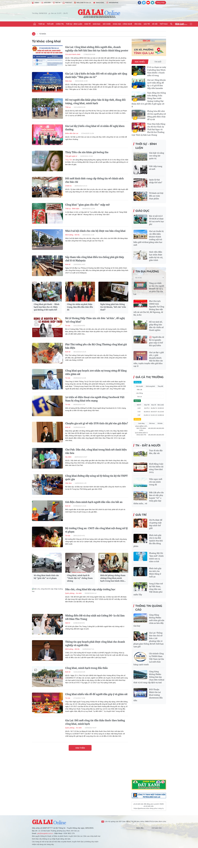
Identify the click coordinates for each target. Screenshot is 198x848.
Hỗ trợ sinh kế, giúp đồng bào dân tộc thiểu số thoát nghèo (156, 326)
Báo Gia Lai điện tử (99, 13)
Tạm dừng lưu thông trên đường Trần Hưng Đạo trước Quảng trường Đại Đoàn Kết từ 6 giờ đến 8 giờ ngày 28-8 (149, 100)
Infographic (113, 2)
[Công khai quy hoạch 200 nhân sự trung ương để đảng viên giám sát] (47, 379)
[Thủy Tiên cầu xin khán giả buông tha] (47, 161)
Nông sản (138, 382)
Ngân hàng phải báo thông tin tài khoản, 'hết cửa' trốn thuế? (113, 307)
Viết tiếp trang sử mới (155, 167)
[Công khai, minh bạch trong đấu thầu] (47, 676)
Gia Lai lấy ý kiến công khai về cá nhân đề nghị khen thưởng (95, 128)
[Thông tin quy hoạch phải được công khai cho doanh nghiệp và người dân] (47, 650)
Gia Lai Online (49, 821)
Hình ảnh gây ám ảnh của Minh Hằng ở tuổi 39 (155, 572)
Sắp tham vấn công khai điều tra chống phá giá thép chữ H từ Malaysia (94, 259)
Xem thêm (80, 748)
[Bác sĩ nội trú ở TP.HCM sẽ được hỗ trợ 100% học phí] (140, 219)
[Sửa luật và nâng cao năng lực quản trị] (140, 156)
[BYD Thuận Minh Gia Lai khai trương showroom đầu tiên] (140, 692)
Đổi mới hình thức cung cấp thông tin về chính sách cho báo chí (94, 180)
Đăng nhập (161, 2)
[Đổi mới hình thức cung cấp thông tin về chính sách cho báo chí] (47, 187)
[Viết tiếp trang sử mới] (140, 169)
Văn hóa (137, 24)
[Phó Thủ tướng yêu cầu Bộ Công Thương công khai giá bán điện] (47, 353)
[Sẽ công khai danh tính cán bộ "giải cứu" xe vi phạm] (47, 563)
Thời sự (41, 24)
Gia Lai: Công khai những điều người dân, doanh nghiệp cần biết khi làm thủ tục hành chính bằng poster (96, 49)
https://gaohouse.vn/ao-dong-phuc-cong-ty (149, 808)
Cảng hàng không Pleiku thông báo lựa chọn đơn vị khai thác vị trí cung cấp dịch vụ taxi (148, 677)
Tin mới (157, 62)
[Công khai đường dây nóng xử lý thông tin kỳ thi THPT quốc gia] (47, 484)
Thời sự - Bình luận (74, 24)
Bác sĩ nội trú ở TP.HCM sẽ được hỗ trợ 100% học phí (156, 220)
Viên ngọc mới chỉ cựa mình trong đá (155, 482)
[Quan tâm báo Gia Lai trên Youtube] (148, 2)
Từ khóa (42, 34)
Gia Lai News (181, 24)
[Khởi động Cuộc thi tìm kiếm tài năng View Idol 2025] (140, 467)
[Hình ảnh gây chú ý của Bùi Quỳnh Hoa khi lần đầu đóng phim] (140, 538)
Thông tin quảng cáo (148, 607)
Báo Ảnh (47, 2)
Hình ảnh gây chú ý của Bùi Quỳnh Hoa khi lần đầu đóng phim (148, 540)
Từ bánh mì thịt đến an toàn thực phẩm (156, 196)
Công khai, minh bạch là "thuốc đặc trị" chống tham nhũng (80, 578)
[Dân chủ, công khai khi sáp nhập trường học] (47, 598)
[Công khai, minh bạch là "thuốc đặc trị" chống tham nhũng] (80, 563)
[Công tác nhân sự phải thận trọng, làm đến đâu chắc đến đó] (80, 291)
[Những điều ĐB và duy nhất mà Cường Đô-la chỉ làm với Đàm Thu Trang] (47, 624)
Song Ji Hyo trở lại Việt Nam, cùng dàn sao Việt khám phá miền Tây (148, 589)
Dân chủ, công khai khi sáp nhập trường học (90, 589)
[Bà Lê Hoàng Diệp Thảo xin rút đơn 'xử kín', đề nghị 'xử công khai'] (47, 327)
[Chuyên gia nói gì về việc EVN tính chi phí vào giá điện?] (47, 432)
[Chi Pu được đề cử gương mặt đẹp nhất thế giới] (140, 523)
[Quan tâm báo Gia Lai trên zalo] (144, 2)
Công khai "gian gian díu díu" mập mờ (87, 204)
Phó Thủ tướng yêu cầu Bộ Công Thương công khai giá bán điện (96, 346)
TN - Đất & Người (147, 445)
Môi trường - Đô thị (72, 235)
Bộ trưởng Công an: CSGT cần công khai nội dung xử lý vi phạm (96, 530)
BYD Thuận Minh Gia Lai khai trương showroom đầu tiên (148, 695)
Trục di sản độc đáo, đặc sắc (156, 451)
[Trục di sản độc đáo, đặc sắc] (140, 453)
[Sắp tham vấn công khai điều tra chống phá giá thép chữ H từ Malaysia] (47, 265)
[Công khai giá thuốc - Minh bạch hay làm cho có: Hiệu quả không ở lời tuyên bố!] (47, 291)
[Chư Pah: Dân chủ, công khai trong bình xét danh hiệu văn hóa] (47, 458)
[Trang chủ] (34, 24)
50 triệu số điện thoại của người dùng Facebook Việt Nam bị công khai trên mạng (94, 399)
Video (37, 2)
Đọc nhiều (140, 62)
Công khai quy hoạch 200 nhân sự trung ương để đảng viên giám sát (96, 372)
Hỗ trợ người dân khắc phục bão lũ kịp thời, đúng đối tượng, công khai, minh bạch (95, 101)
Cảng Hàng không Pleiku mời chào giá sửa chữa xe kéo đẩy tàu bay (148, 620)
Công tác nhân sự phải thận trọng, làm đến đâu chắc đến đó (80, 307)
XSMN (162, 804)
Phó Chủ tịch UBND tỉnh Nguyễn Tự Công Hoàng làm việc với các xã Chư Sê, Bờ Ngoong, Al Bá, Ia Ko (148, 308)
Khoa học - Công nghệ (122, 24)
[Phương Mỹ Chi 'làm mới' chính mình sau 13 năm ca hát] (140, 556)
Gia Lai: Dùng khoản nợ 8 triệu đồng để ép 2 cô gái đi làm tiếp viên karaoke (156, 84)
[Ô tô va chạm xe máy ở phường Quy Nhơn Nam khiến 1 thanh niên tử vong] (138, 70)
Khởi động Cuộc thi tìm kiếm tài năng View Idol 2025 (156, 468)
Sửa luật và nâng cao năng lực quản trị (156, 156)
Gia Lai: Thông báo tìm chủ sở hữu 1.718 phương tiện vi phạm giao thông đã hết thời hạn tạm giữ (148, 640)
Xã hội (154, 24)
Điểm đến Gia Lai (72, 133)
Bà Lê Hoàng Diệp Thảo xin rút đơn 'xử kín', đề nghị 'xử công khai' (95, 320)
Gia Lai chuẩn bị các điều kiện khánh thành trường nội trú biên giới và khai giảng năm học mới (148, 238)
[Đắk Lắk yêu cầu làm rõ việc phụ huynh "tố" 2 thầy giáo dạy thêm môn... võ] (140, 495)
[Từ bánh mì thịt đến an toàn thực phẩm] (140, 196)
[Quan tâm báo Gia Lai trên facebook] (139, 2)
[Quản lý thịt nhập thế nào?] (140, 182)
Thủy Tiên (68, 160)
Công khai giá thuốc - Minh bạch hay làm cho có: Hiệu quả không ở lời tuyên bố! (46, 307)
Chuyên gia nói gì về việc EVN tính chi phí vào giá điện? (96, 423)
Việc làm (68, 483)
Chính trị (60, 24)
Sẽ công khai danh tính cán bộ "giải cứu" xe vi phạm (46, 576)
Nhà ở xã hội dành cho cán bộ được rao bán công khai (95, 230)
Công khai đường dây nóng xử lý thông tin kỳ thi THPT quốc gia (96, 477)
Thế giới (50, 24)
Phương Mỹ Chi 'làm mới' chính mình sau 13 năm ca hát (156, 557)
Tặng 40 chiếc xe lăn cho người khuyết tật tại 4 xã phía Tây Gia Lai (148, 288)
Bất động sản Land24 (151, 804)
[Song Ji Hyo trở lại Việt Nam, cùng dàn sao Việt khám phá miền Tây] (140, 586)
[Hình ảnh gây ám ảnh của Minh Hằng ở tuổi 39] (140, 571)
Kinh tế (87, 24)
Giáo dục (96, 24)
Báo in (58, 2)
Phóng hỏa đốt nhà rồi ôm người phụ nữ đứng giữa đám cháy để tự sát (156, 115)
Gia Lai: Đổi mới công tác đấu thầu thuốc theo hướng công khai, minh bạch (95, 722)
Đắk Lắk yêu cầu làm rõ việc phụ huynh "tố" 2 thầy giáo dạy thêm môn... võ (148, 498)
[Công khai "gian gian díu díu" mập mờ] (47, 213)
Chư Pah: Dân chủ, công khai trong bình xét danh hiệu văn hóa (96, 451)
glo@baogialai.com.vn (45, 833)
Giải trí (147, 24)
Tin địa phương (147, 271)
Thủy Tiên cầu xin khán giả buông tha (86, 152)
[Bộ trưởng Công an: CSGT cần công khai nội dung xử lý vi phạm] (47, 537)
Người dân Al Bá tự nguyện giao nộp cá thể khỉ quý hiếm (156, 341)
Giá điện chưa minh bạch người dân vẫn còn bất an (93, 502)
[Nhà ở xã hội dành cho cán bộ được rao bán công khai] (47, 239)
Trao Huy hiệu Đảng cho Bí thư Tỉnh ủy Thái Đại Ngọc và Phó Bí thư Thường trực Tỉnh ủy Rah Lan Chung (148, 129)
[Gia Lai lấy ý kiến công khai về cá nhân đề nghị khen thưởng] (47, 134)
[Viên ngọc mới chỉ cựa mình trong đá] (140, 482)
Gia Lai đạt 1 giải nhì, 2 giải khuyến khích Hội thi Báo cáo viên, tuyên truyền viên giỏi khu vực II (148, 359)
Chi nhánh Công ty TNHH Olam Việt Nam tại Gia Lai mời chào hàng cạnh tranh (148, 659)
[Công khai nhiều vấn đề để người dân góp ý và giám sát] (47, 703)
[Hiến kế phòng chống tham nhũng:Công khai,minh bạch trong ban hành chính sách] (113, 563)
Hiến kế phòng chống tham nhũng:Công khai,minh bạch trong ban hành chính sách (112, 578)
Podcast (68, 2)
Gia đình (68, 457)
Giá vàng (137, 419)
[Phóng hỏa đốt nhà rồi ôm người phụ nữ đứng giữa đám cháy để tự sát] (138, 114)
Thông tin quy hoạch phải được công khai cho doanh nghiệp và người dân (95, 643)
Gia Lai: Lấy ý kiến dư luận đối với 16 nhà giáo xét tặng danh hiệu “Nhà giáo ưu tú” (96, 75)
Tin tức (68, 325)
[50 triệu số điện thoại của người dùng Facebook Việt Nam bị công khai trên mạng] (47, 406)
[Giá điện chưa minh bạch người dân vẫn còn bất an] (47, 510)
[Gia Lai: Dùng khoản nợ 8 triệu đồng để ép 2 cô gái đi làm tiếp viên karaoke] (138, 83)
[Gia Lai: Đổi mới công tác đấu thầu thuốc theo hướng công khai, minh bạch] (47, 729)
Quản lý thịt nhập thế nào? (155, 181)
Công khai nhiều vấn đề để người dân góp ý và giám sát (96, 694)
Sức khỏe (107, 24)
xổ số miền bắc (138, 804)
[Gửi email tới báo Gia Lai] (152, 2)
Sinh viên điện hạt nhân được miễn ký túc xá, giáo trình (156, 256)
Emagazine (100, 2)
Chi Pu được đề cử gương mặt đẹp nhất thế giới (155, 524)
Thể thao (164, 24)
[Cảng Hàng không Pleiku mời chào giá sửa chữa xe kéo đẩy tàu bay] (140, 618)
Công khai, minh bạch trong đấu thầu (86, 668)
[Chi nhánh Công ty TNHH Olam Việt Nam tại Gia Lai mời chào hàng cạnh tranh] (140, 656)
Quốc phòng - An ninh (73, 593)
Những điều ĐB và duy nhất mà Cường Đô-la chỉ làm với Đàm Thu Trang (95, 617)
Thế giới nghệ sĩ (71, 156)
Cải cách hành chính (73, 54)
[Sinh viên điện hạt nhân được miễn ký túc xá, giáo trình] (140, 255)
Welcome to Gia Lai (84, 2)
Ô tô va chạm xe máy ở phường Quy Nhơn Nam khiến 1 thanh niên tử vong (156, 71)
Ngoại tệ (137, 401)
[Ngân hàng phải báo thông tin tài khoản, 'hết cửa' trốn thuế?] (113, 291)
